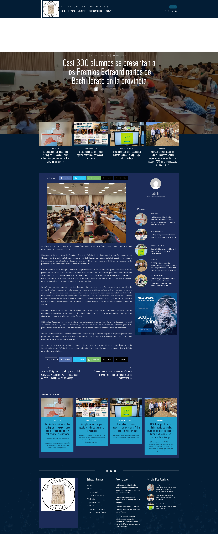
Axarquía (162, 148)
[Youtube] (176, 11)
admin (103, 89)
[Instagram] (168, 11)
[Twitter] (172, 11)
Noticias (94, 55)
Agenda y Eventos (91, 148)
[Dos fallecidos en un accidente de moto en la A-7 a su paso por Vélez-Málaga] (127, 134)
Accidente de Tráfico (126, 148)
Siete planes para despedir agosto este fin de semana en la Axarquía (91, 154)
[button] (107, 6)
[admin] (97, 89)
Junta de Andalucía (120, 55)
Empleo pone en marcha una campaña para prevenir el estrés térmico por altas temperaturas (113, 374)
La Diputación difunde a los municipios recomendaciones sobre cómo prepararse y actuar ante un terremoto (55, 156)
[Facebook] (165, 11)
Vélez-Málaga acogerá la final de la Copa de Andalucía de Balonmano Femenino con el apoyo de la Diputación (163, 282)
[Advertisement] (109, 35)
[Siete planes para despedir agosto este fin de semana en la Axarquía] (91, 134)
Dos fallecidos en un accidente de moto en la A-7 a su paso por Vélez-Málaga (127, 154)
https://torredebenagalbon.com (156, 197)
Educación (105, 55)
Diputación (55, 148)
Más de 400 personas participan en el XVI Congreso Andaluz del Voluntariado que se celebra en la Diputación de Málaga (60, 374)
